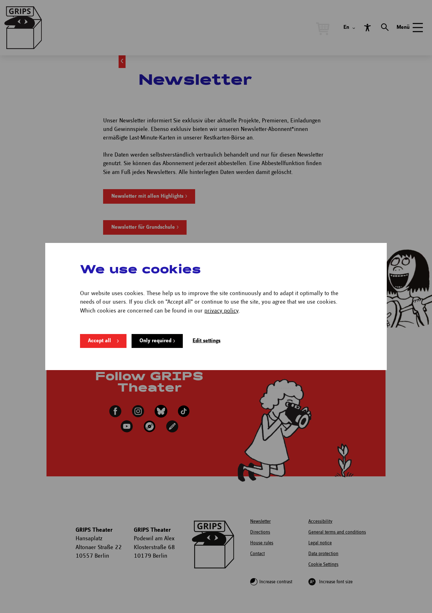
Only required (155, 340)
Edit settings (206, 340)
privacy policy (221, 310)
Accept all (99, 340)
